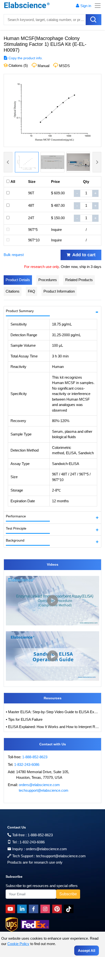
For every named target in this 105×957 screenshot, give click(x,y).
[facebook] (34, 909)
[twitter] (69, 909)
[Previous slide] (8, 162)
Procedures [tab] (47, 280)
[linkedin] (23, 909)
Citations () (18, 65)
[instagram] (46, 909)
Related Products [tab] (79, 280)
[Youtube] (11, 909)
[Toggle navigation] (96, 5)
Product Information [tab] (59, 291)
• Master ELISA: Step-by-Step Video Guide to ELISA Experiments (52, 712)
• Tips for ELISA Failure (24, 719)
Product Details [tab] (18, 280)
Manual (43, 66)
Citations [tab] (13, 291)
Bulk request (14, 255)
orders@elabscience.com (39, 785)
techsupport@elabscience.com (43, 790)
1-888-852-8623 (34, 757)
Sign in (85, 6)
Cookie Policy (18, 944)
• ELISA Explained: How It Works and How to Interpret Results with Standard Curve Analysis (52, 727)
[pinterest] (58, 909)
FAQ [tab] (31, 291)
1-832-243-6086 (26, 764)
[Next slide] (97, 162)
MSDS (64, 66)
